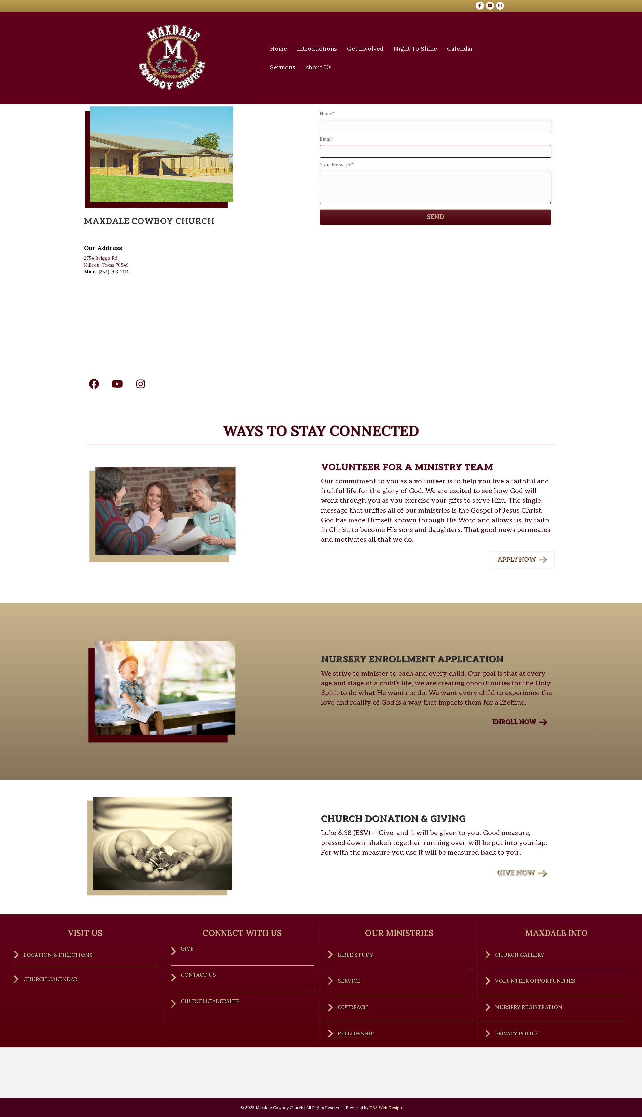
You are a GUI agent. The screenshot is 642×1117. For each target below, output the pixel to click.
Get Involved (365, 48)
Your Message (335, 164)
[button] (94, 384)
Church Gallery (519, 954)
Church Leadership (210, 1001)
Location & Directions (58, 954)
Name (326, 113)
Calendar (460, 48)
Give (187, 948)
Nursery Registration (529, 1007)
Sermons (282, 67)
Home (278, 48)
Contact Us (198, 974)
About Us (318, 67)
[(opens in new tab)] (162, 847)
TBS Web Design (385, 1107)
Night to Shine (415, 48)
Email (326, 139)
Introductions (317, 48)
